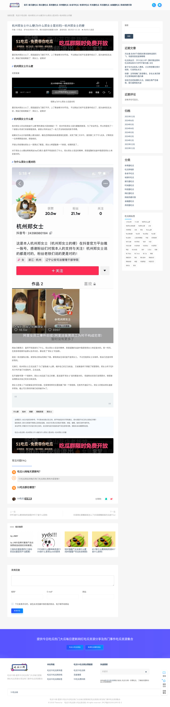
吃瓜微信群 (129, 234)
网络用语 (39, 412)
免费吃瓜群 (141, 226)
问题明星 (143, 261)
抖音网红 (154, 245)
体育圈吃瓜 (129, 166)
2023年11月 (130, 148)
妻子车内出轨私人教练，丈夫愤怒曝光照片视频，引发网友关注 (142, 68)
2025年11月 (130, 117)
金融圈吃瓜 (129, 201)
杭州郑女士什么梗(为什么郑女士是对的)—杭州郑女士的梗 (48, 25)
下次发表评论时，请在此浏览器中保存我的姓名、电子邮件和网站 (42, 604)
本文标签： (135, 249)
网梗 (31, 412)
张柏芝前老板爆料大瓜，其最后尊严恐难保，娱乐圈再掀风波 (141, 81)
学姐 (147, 238)
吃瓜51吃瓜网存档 (54, 675)
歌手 (143, 249)
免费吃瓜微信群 (130, 226)
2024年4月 (129, 129)
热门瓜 (145, 253)
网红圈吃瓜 (129, 193)
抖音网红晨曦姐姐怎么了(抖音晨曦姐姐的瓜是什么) (94, 515)
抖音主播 (128, 245)
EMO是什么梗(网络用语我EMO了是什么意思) (28, 515)
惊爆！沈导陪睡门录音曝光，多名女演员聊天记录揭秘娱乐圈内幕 (142, 75)
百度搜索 (77, 675)
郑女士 (49, 412)
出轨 (135, 230)
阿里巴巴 (151, 261)
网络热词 (151, 257)
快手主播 (128, 242)
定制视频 (154, 238)
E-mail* (50, 592)
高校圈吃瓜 (129, 205)
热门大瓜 (137, 253)
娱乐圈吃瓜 (129, 181)
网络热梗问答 (130, 197)
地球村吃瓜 (129, 177)
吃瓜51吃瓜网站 (75, 647)
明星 (127, 249)
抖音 (150, 242)
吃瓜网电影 (129, 170)
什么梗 (16, 412)
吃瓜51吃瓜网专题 (54, 670)
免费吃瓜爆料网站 (94, 647)
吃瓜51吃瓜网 (21, 15)
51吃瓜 (19, 30)
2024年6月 (129, 121)
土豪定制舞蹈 (138, 238)
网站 (84, 592)
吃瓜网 (138, 234)
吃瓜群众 (128, 238)
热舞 (156, 249)
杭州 (24, 412)
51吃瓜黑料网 (79, 679)
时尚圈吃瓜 (129, 185)
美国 (135, 261)
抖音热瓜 (145, 245)
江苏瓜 (149, 249)
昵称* (13, 592)
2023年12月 (130, 144)
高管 (134, 265)
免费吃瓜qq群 (146, 222)
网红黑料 (143, 257)
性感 (144, 242)
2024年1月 (129, 140)
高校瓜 (128, 265)
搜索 (126, 25)
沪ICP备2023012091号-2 (112, 703)
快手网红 (137, 242)
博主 (141, 230)
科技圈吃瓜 (129, 189)
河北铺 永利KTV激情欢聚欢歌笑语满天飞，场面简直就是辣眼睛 (141, 55)
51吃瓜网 (128, 222)
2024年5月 (129, 125)
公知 (149, 226)
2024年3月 (129, 132)
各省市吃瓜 (129, 174)
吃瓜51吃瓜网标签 (54, 679)
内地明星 (128, 230)
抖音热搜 (137, 245)
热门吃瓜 (128, 253)
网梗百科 (128, 257)
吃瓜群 (153, 234)
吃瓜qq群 (149, 230)
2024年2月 (129, 136)
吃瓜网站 (145, 234)
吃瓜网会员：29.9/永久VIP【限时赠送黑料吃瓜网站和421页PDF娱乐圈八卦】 (142, 62)
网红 (135, 257)
